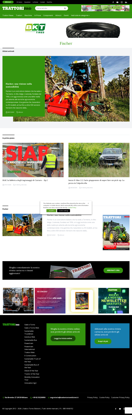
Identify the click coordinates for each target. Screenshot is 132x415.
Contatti (42, 2)
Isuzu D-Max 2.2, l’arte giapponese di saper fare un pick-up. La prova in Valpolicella (96, 181)
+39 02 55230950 (38, 397)
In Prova (37, 15)
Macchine (28, 15)
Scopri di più (103, 341)
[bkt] (66, 28)
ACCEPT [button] (51, 211)
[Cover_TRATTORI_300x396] (116, 232)
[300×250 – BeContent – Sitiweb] (50, 300)
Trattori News (7, 15)
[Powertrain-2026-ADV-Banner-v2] (18, 300)
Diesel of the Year (31, 371)
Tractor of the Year (31, 374)
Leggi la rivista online (63, 338)
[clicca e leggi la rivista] (105, 8)
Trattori (19, 15)
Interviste (24, 185)
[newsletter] (113, 300)
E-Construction (30, 355)
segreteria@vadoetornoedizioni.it (64, 397)
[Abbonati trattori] (82, 300)
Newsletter (27, 2)
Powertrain (28, 343)
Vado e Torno (29, 325)
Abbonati (8, 2)
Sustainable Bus (30, 340)
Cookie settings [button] (63, 211)
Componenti (48, 15)
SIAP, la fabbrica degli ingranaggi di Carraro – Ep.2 (25, 180)
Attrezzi (58, 15)
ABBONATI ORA (113, 270)
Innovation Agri (30, 383)
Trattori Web (29, 352)
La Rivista (35, 2)
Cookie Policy (104, 397)
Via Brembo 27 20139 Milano (16, 397)
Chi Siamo (19, 2)
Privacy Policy (92, 397)
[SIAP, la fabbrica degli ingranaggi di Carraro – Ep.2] (33, 160)
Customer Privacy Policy (120, 397)
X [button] (88, 203)
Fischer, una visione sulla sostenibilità (19, 85)
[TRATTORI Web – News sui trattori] (16, 8)
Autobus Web (29, 337)
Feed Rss (49, 2)
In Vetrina (18, 185)
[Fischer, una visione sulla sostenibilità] (71, 89)
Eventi (66, 15)
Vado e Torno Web (31, 328)
